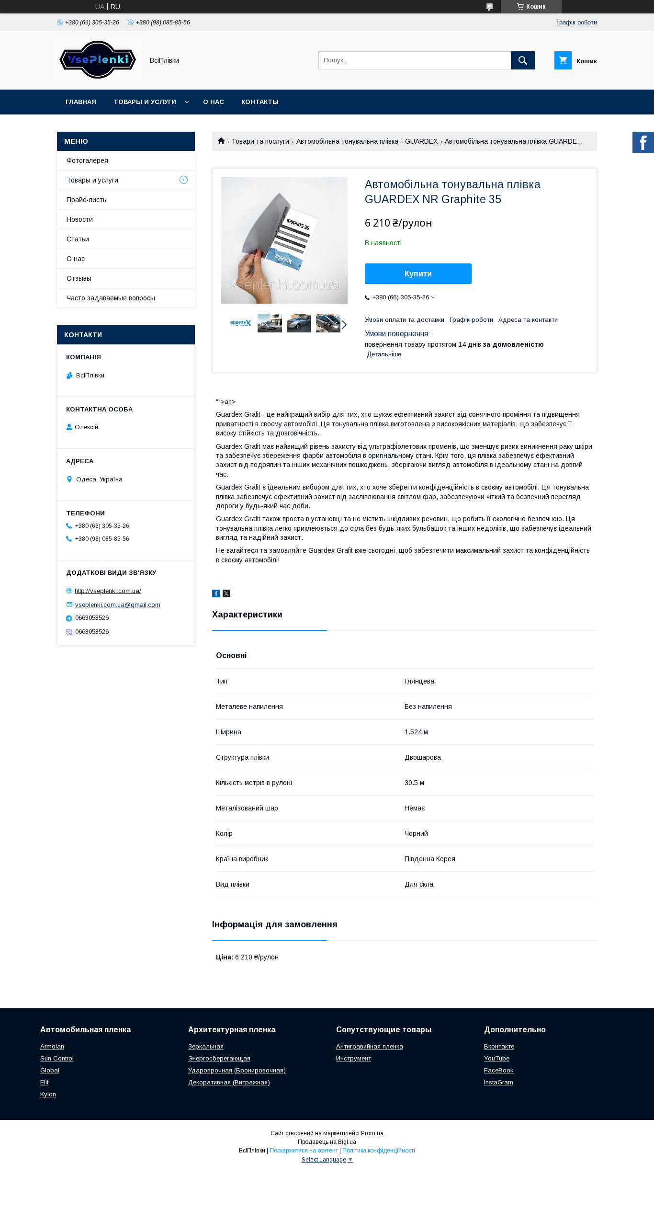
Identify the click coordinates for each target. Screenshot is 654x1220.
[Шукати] (523, 60)
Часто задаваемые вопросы (111, 298)
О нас (213, 101)
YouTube (496, 1058)
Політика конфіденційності (378, 1150)
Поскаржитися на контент (304, 1150)
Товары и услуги (144, 101)
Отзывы (79, 278)
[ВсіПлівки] (97, 77)
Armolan (52, 1046)
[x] (226, 595)
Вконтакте (499, 1046)
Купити (418, 274)
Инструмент (353, 1058)
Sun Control (57, 1058)
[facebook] (216, 595)
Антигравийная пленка (369, 1046)
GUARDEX (421, 141)
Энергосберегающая (219, 1058)
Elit (44, 1082)
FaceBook (499, 1070)
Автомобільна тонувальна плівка (347, 141)
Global (49, 1070)
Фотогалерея (87, 160)
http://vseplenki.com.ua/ (108, 590)
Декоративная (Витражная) (229, 1082)
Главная (81, 101)
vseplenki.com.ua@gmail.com (117, 604)
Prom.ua (372, 1133)
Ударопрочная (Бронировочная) (237, 1070)
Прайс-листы (87, 200)
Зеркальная (206, 1046)
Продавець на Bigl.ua (327, 1142)
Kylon (48, 1094)
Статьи (78, 239)
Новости (80, 219)
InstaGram (498, 1082)
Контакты (260, 101)
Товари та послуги (260, 141)
